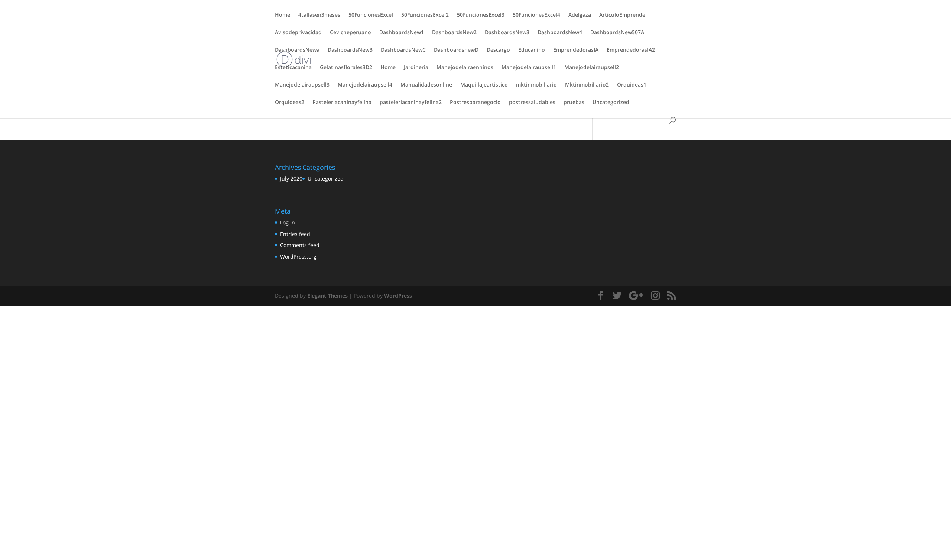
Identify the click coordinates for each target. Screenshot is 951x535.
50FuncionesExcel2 (425, 15)
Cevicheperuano (350, 33)
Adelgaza (579, 15)
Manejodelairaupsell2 (591, 68)
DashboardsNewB (350, 50)
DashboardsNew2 (454, 33)
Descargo (498, 50)
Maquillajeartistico (484, 85)
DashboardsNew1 (401, 33)
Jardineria (416, 68)
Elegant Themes (327, 295)
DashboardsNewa (297, 50)
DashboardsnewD (456, 50)
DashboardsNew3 (507, 33)
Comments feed (299, 245)
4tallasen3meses (319, 15)
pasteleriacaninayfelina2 (411, 103)
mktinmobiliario (536, 85)
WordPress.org (298, 256)
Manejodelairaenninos (464, 68)
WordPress (398, 295)
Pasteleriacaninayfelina (341, 103)
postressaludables (532, 103)
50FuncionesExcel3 (480, 15)
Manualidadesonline (426, 85)
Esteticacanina (293, 68)
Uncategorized (611, 103)
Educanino (531, 50)
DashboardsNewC (403, 50)
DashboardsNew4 (560, 33)
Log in (287, 222)
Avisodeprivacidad (298, 33)
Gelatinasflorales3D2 (346, 68)
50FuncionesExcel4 (536, 15)
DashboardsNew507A (617, 33)
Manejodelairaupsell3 (302, 85)
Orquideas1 (631, 85)
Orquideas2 (289, 103)
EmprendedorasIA (575, 50)
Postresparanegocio (475, 103)
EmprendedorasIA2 (631, 50)
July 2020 (291, 178)
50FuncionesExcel (370, 15)
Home (282, 15)
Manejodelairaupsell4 (365, 85)
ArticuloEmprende (622, 15)
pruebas (574, 103)
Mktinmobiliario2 (587, 85)
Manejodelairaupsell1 (529, 68)
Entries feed (295, 233)
